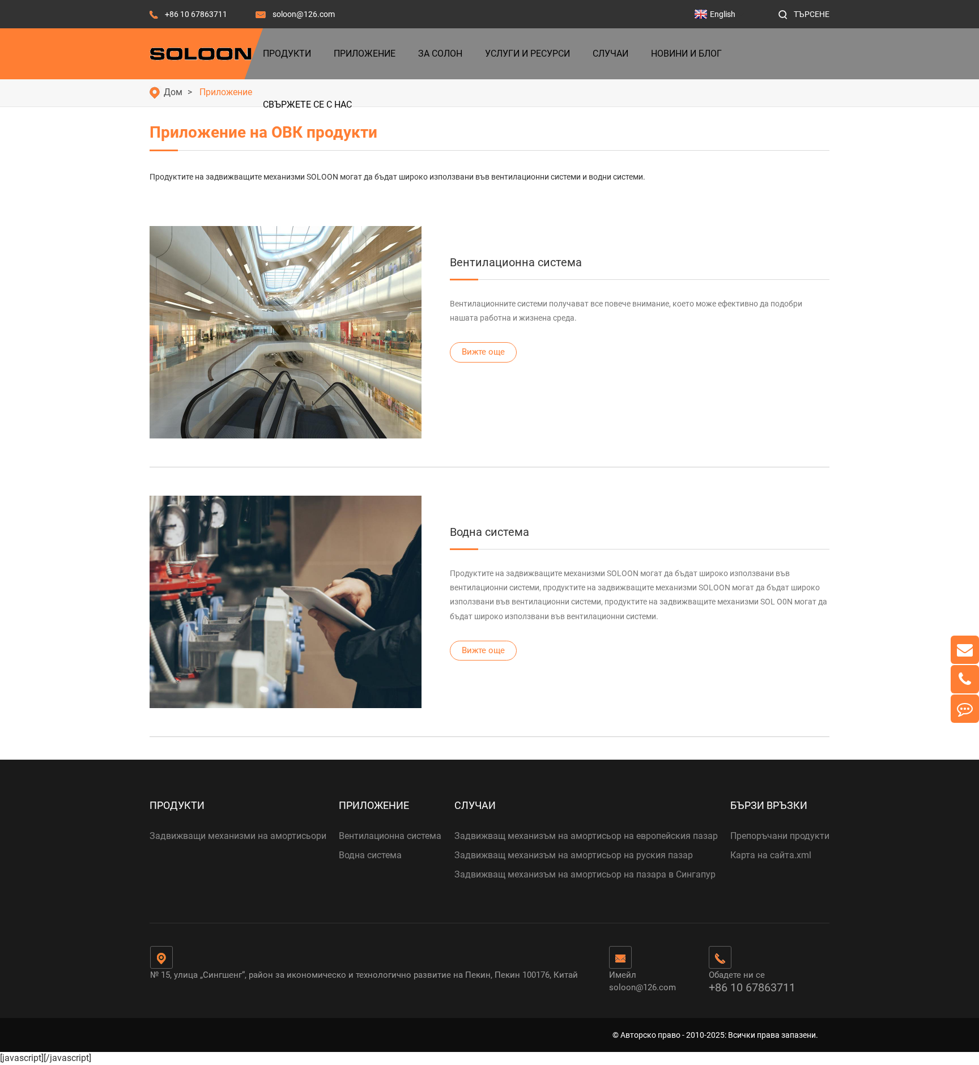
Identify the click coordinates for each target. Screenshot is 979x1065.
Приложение (364, 53)
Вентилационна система (516, 262)
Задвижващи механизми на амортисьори (238, 835)
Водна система (489, 532)
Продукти (287, 53)
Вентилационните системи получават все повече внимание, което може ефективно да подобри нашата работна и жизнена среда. (626, 310)
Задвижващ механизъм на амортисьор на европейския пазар (586, 835)
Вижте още (483, 352)
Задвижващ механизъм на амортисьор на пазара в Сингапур (585, 874)
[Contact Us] (965, 709)
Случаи (610, 53)
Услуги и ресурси (527, 53)
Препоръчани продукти (779, 835)
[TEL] (965, 679)
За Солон (440, 53)
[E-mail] (965, 650)
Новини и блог (686, 53)
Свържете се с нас (307, 104)
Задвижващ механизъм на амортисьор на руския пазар (573, 855)
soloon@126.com (304, 14)
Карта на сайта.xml (770, 855)
